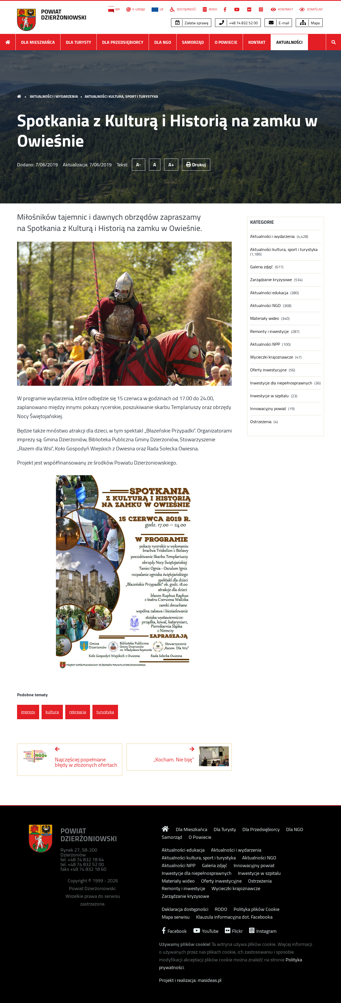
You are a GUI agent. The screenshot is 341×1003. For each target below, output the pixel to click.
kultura (52, 712)
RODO (212, 9)
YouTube (209, 930)
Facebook (177, 930)
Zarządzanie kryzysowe (271, 279)
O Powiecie (226, 42)
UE (162, 9)
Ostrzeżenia (260, 421)
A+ (171, 164)
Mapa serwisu (176, 917)
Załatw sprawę (196, 22)
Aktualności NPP (265, 344)
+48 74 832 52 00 (243, 22)
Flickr (237, 930)
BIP (117, 9)
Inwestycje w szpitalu (269, 396)
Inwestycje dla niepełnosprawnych (281, 383)
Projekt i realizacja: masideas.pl (190, 980)
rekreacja (77, 712)
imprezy (28, 712)
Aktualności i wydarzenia (54, 96)
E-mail (283, 22)
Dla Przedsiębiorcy (122, 42)
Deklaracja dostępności (185, 909)
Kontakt (256, 42)
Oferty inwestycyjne (268, 370)
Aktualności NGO (265, 305)
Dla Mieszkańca (38, 42)
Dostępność (186, 9)
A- (138, 164)
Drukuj (198, 164)
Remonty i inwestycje (269, 331)
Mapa (315, 22)
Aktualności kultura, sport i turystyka (121, 96)
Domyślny (314, 9)
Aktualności (289, 42)
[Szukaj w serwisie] (333, 42)
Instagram (266, 930)
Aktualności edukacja (269, 292)
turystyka (105, 712)
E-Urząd (138, 9)
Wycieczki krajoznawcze (271, 357)
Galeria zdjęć (261, 267)
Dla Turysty (78, 42)
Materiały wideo (264, 318)
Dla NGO (162, 42)
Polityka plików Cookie (256, 909)
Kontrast (285, 9)
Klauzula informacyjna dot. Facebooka (234, 917)
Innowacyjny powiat (268, 408)
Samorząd (193, 42)
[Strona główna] (7, 42)
